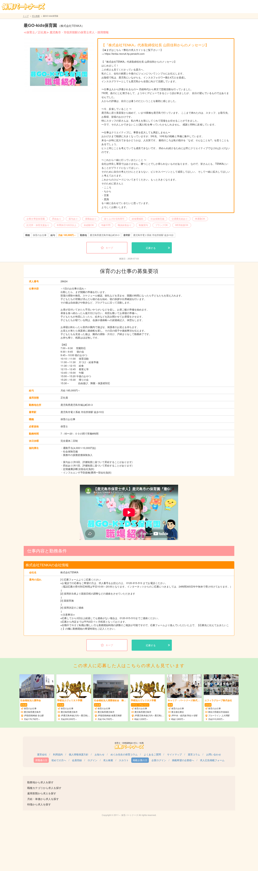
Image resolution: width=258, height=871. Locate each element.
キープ (109, 247)
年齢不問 (105, 225)
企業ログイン (158, 760)
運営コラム (194, 754)
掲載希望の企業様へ (183, 760)
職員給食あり (124, 225)
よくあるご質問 (152, 754)
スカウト (124, 760)
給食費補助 (137, 218)
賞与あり (73, 218)
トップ (26, 15)
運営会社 (42, 754)
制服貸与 (143, 225)
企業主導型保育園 (36, 218)
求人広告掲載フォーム (212, 760)
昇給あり (56, 218)
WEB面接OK (181, 225)
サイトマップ (174, 754)
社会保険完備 (157, 218)
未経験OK (89, 225)
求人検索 (36, 15)
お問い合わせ (213, 754)
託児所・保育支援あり (38, 225)
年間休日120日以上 (66, 225)
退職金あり (91, 218)
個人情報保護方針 (78, 754)
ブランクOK (161, 225)
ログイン (92, 760)
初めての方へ (58, 760)
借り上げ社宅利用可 (114, 218)
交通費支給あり (180, 218)
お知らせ (99, 754)
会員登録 (77, 760)
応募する (151, 248)
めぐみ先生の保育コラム (124, 754)
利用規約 (58, 754)
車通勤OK (200, 218)
